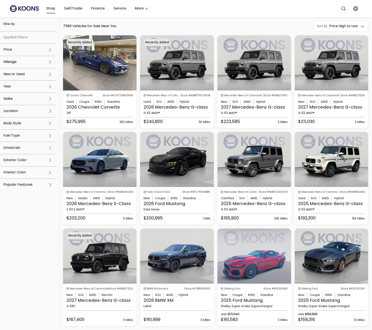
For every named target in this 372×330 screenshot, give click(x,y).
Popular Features (18, 185)
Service (119, 8)
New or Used (14, 74)
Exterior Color (15, 160)
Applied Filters (15, 37)
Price (7, 50)
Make (8, 99)
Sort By (322, 26)
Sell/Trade (73, 8)
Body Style (12, 123)
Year (7, 86)
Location (10, 111)
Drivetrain (11, 148)
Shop (50, 8)
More (139, 8)
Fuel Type (11, 136)
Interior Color (14, 172)
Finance (98, 8)
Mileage (10, 62)
